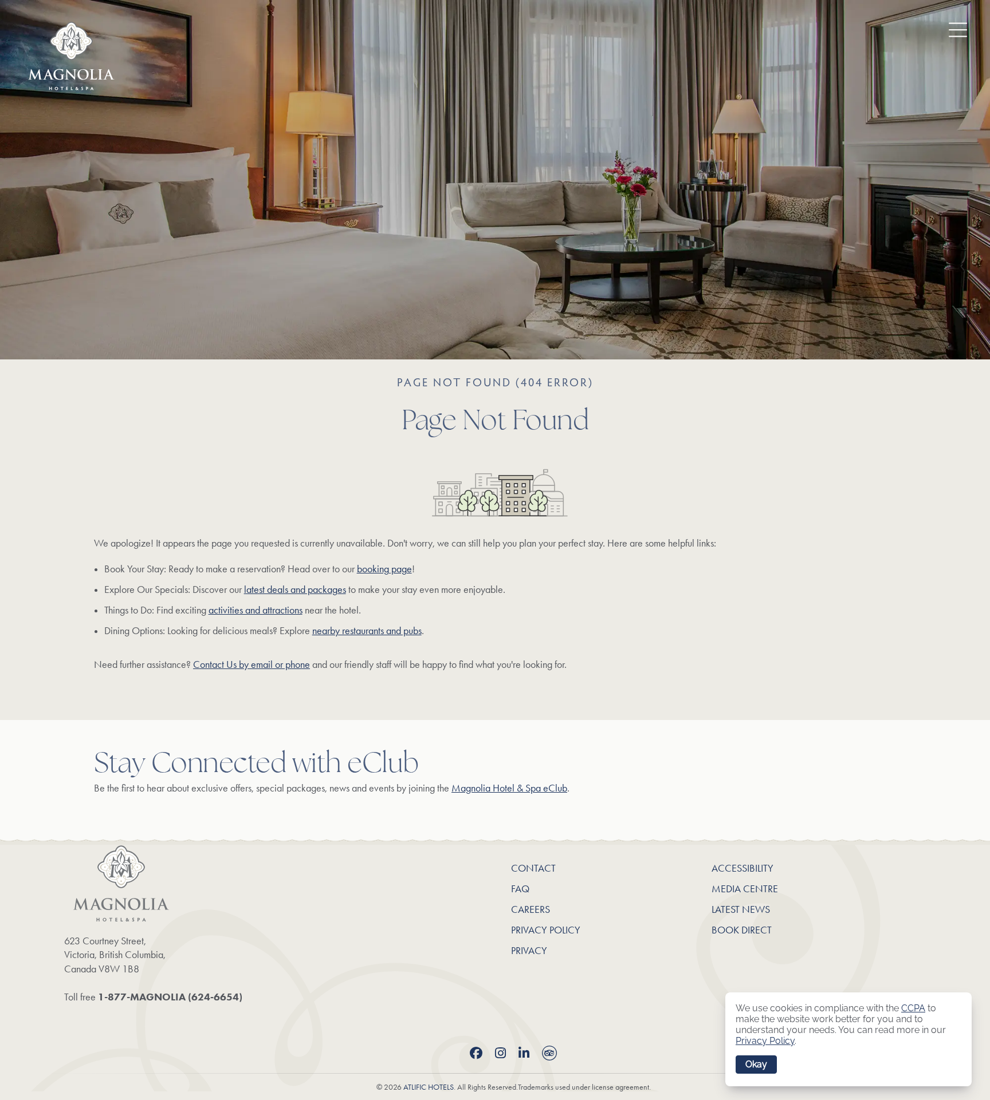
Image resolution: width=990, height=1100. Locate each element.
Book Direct (742, 930)
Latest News (741, 909)
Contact (533, 868)
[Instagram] (500, 1053)
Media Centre (745, 889)
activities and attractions (255, 610)
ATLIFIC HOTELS (428, 1087)
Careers (530, 909)
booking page (384, 569)
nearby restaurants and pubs (367, 630)
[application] (848, 1039)
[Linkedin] (523, 1053)
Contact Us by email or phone (251, 664)
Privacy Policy (545, 930)
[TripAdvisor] (549, 1054)
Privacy (529, 950)
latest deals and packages (295, 589)
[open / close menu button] (949, 28)
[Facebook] (476, 1053)
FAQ (520, 889)
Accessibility (742, 868)
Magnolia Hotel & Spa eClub (509, 788)
